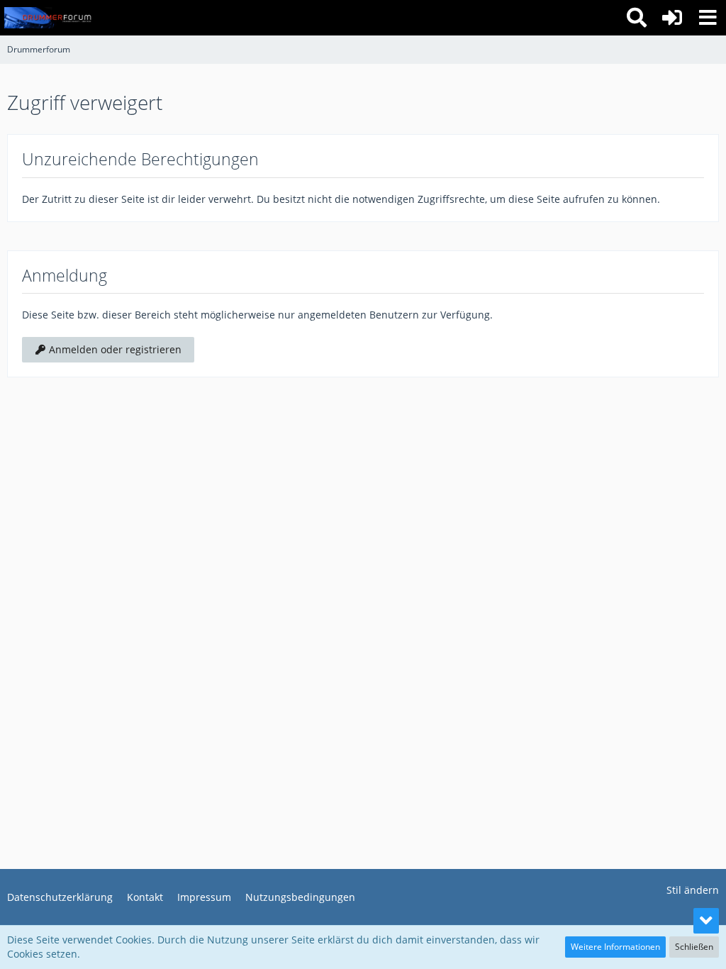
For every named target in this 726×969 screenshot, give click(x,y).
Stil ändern (692, 890)
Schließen (694, 947)
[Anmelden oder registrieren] (672, 18)
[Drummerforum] (49, 18)
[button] (707, 18)
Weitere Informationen (615, 947)
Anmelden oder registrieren (114, 349)
